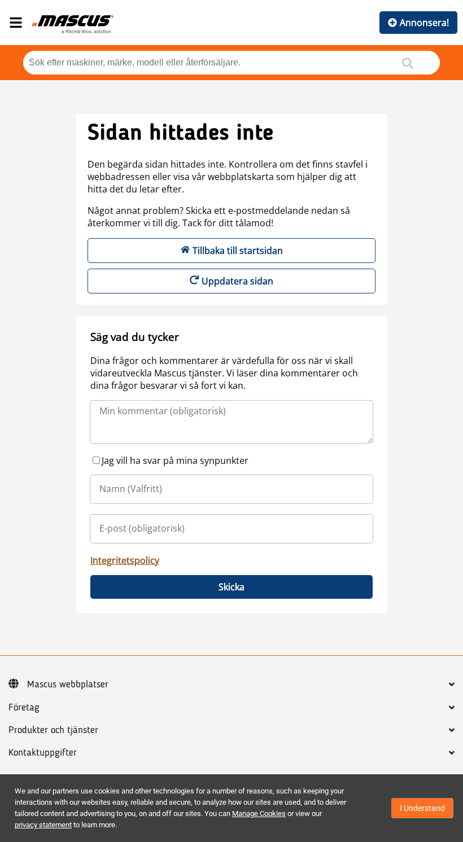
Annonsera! (424, 22)
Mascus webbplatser (67, 684)
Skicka (231, 587)
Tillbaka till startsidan (238, 250)
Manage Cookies (259, 813)
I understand (422, 808)
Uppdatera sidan (237, 281)
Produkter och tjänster (53, 730)
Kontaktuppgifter (42, 753)
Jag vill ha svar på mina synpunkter (175, 460)
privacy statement (43, 825)
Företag (24, 708)
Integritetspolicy (124, 560)
